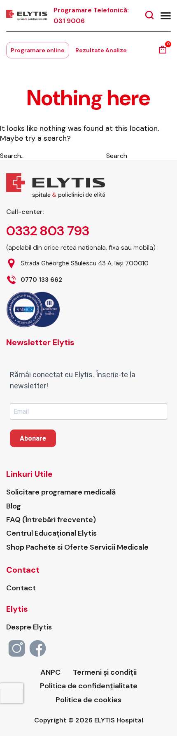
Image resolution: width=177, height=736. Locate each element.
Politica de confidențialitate (88, 686)
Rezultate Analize (101, 50)
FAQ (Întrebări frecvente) (51, 520)
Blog (13, 506)
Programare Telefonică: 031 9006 (91, 15)
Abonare (33, 438)
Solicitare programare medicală (61, 492)
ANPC (50, 672)
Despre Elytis (29, 627)
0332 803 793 (47, 230)
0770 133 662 (41, 280)
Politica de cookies (88, 700)
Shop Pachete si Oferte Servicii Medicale (77, 547)
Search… (12, 155)
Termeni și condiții (105, 672)
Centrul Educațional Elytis (51, 533)
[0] (163, 52)
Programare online (38, 50)
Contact (21, 588)
